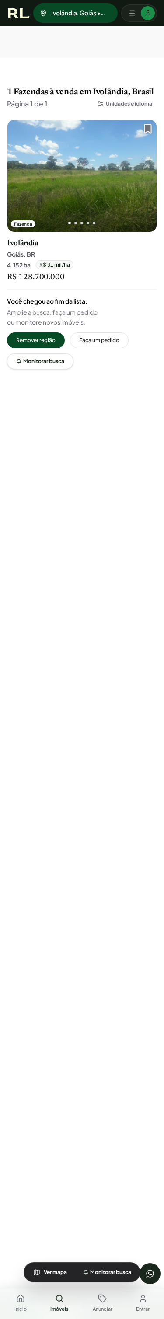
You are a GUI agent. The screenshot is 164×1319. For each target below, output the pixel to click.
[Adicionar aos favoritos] (146, 131)
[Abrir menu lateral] (139, 13)
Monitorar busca (43, 361)
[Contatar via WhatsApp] (150, 1273)
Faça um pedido (99, 340)
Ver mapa (55, 1272)
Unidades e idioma (129, 103)
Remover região (36, 340)
